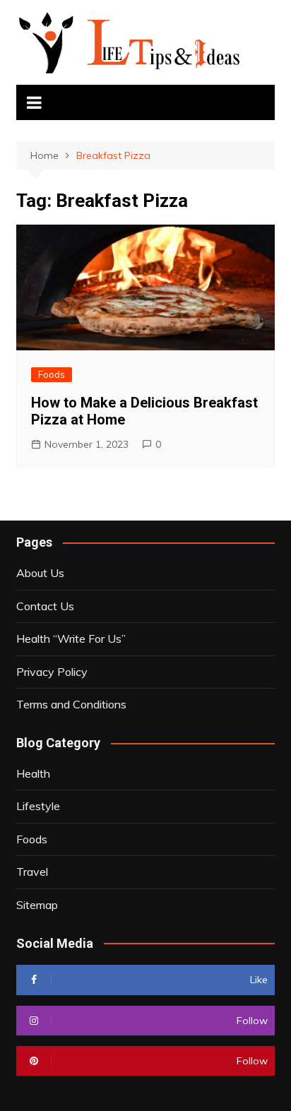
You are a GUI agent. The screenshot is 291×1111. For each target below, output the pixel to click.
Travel (32, 872)
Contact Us (45, 606)
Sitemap (37, 905)
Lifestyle (38, 806)
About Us (40, 573)
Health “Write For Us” (71, 638)
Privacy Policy (52, 672)
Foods (51, 374)
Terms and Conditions (71, 704)
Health (33, 773)
